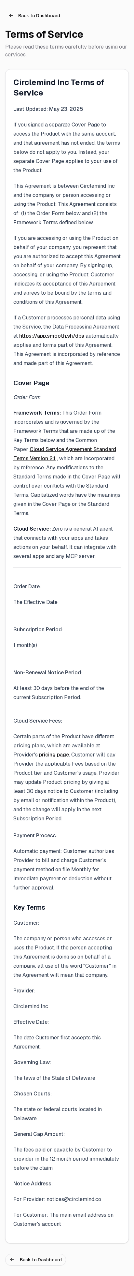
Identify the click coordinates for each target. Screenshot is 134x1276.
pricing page (54, 754)
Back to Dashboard (39, 16)
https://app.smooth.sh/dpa (51, 335)
